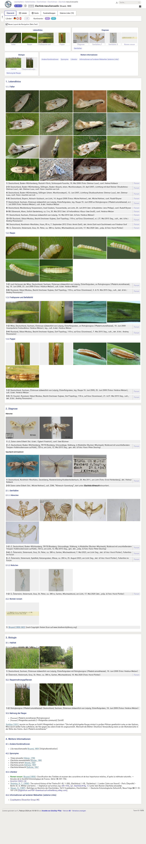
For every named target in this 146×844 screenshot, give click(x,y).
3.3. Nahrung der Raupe (16, 713)
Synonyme (64, 59)
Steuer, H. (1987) (17, 788)
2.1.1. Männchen (12, 495)
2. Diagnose (12, 409)
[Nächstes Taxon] (21, 5)
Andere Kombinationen (50, 59)
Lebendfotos (37, 30)
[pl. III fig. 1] (79, 786)
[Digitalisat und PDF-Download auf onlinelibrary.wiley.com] (42, 790)
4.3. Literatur (11, 772)
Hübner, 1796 (29, 758)
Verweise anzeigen (79, 811)
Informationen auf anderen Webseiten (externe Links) (99, 59)
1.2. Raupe (10, 233)
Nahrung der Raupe (14, 73)
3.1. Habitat (11, 643)
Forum (136, 183)
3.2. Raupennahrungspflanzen (19, 680)
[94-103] (65, 786)
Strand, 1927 (30, 763)
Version (67, 811)
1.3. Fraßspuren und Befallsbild (19, 297)
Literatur (74, 59)
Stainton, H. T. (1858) (19, 783)
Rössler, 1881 (36, 760)
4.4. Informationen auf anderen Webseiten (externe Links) (31, 795)
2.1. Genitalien (12, 491)
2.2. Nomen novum (14, 599)
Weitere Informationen (89, 55)
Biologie (21, 55)
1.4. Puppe (10, 339)
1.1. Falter (10, 87)
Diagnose (105, 30)
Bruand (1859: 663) (17, 627)
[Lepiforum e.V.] (8, 4)
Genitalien (78, 48)
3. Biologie (11, 638)
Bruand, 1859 (33, 749)
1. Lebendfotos (13, 82)
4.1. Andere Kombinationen (18, 744)
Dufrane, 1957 (30, 765)
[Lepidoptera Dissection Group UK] (24, 800)
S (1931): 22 (18, 781)
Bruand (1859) (29, 777)
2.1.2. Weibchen (12, 565)
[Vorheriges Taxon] (15, 5)
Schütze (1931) (12, 724)
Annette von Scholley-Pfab (51, 811)
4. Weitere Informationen (18, 739)
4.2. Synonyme (12, 753)
